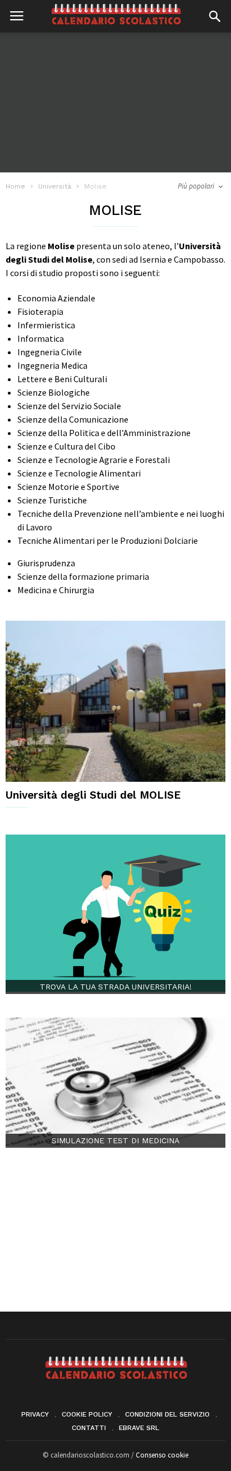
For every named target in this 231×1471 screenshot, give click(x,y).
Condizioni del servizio (167, 1414)
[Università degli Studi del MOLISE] (115, 701)
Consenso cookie (162, 1455)
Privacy (35, 1414)
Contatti (89, 1428)
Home (15, 186)
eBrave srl (139, 1428)
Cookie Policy (87, 1414)
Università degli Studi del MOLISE (93, 795)
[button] (214, 16)
